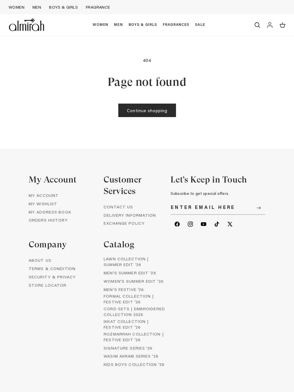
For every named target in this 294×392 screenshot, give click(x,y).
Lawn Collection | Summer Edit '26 (126, 261)
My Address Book (50, 212)
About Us (40, 260)
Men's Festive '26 (124, 289)
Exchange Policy (124, 223)
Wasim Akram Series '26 (131, 356)
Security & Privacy (52, 277)
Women (16, 7)
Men (36, 7)
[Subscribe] (258, 208)
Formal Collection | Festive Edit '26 (129, 298)
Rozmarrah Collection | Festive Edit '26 (134, 336)
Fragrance (98, 7)
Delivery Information (130, 215)
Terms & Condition (52, 268)
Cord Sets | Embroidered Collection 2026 (134, 311)
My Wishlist (43, 203)
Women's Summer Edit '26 (134, 281)
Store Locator (48, 285)
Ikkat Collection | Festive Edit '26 (126, 324)
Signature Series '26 (128, 348)
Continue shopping (147, 110)
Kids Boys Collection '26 (134, 364)
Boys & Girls (63, 7)
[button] (100, 25)
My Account (44, 195)
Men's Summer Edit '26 (130, 272)
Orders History (48, 220)
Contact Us (118, 206)
